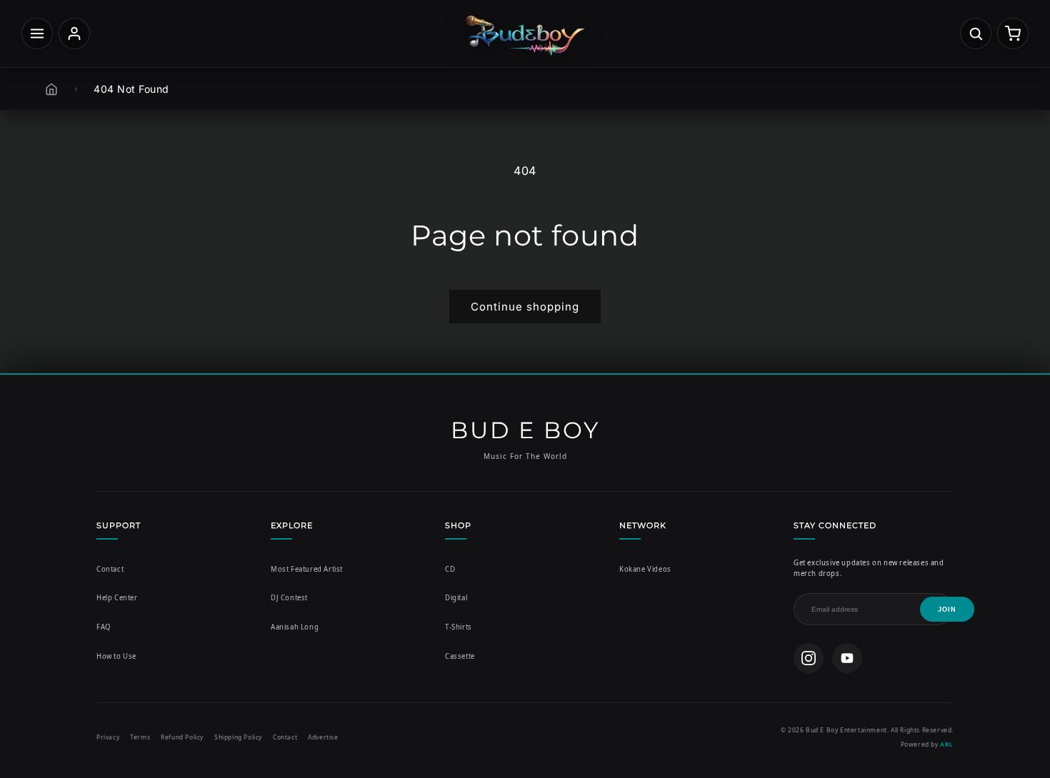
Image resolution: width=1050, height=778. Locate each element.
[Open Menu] (37, 33)
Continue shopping (525, 306)
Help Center (117, 597)
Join (947, 609)
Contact (110, 569)
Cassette (460, 656)
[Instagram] (809, 658)
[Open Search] (975, 33)
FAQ (103, 627)
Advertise (323, 737)
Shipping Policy (238, 737)
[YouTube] (847, 658)
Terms (140, 737)
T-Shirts (458, 627)
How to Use (116, 656)
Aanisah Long (295, 627)
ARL (947, 744)
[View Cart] (1013, 33)
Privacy (107, 737)
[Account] (74, 33)
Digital (456, 597)
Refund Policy (182, 737)
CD (450, 569)
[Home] (51, 89)
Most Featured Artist (307, 569)
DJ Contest (289, 597)
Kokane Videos (645, 569)
